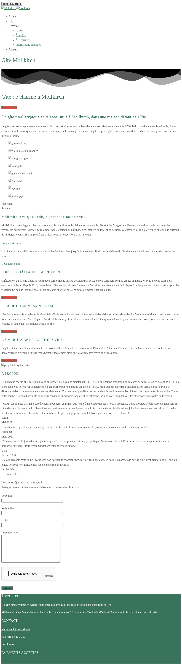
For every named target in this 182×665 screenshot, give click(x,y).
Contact (13, 49)
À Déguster (22, 39)
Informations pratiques (28, 44)
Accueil (13, 16)
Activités (13, 25)
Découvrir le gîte (10, 263)
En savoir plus (9, 107)
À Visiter (21, 35)
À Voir (19, 30)
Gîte (11, 21)
